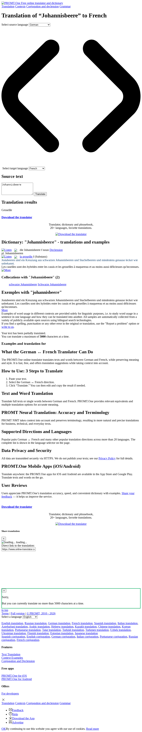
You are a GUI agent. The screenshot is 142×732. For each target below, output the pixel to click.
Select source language (14, 24)
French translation (82, 623)
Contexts (20, 6)
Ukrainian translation (13, 633)
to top (4, 610)
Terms (5, 613)
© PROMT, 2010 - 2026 (41, 613)
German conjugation (63, 636)
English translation (12, 623)
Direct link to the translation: (18, 545)
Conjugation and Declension (18, 661)
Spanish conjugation (13, 636)
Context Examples (12, 657)
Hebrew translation (62, 626)
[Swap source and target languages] (71, 165)
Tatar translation (51, 629)
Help (15, 714)
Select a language (11, 616)
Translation (7, 6)
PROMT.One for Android (16, 679)
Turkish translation (73, 629)
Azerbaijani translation (14, 626)
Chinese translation (109, 626)
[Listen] (6, 249)
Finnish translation (38, 633)
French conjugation (28, 639)
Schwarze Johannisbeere (52, 284)
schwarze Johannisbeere (23, 284)
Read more (92, 728)
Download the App (23, 718)
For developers (10, 693)
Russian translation (36, 623)
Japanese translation (86, 633)
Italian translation (128, 623)
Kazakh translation (86, 626)
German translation (59, 623)
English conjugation (38, 636)
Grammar (65, 6)
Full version (18, 613)
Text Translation (10, 654)
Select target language (15, 168)
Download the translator (16, 217)
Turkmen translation (97, 629)
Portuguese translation (28, 629)
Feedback (17, 710)
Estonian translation (61, 633)
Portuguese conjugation (113, 636)
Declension (56, 249)
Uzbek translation (120, 629)
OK (3, 728)
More (4, 310)
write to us (7, 326)
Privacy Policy (107, 458)
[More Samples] (6, 270)
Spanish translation (105, 623)
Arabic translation (39, 626)
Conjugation (42, 6)
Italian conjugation (87, 636)
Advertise (17, 722)
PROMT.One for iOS (14, 675)
